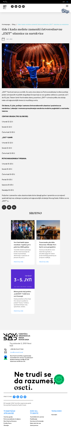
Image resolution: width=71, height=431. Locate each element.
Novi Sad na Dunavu (10, 421)
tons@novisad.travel (16, 352)
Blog (14, 24)
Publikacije (33, 419)
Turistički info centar (37, 417)
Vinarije (6, 425)
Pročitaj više (18, 262)
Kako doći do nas (35, 423)
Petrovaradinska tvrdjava (12, 419)
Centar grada (8, 417)
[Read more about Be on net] (5, 2)
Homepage (6, 24)
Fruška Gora (7, 423)
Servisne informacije (37, 421)
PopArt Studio (22, 405)
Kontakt (54, 414)
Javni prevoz (34, 425)
